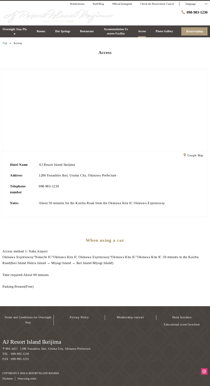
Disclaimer (7, 378)
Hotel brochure (182, 317)
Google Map (195, 155)
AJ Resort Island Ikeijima (31, 342)
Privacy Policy (79, 317)
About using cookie (26, 378)
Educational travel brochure (182, 324)
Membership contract (130, 317)
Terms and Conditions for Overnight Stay (28, 320)
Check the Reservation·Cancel (157, 3)
